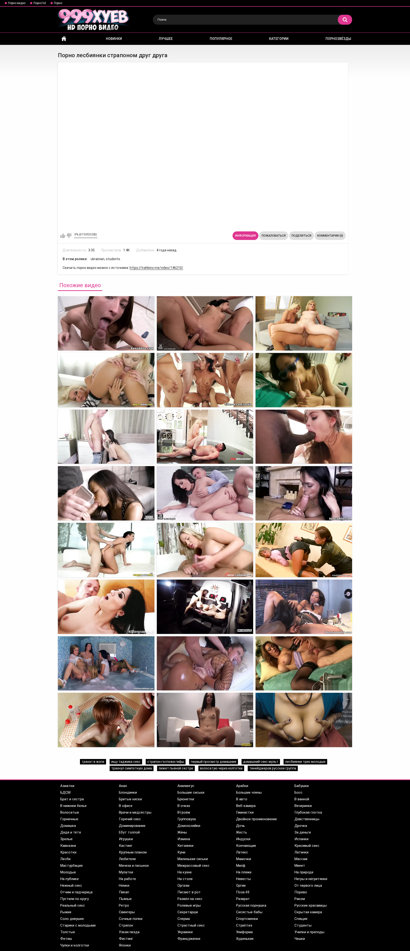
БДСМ (65, 792)
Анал (123, 786)
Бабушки (301, 786)
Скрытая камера (308, 912)
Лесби (65, 859)
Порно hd (39, 3)
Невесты (243, 879)
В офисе (125, 806)
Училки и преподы (309, 932)
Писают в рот (189, 892)
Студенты (303, 925)
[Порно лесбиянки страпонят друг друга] (106, 663)
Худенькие (245, 939)
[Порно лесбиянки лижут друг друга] (106, 493)
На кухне (184, 872)
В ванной (301, 799)
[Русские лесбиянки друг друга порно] (106, 437)
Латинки (301, 852)
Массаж (301, 859)
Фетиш (66, 939)
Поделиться (301, 235)
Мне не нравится (68, 235)
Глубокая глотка (308, 812)
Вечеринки (303, 806)
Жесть (241, 832)
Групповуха (186, 819)
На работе (127, 879)
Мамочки (243, 859)
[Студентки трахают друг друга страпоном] (205, 380)
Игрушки (126, 839)
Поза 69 (242, 892)
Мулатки (126, 872)
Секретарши (187, 912)
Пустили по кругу (74, 899)
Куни (181, 852)
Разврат (243, 899)
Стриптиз (244, 925)
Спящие (301, 919)
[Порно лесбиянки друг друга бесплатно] (106, 550)
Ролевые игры (189, 905)
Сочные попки (130, 919)
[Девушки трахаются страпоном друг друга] (304, 380)
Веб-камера (246, 806)
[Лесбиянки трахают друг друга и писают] (304, 550)
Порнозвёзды (338, 39)
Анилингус (185, 786)
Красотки (68, 852)
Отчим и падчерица (76, 892)
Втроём (183, 812)
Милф (240, 865)
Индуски (243, 839)
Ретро (124, 905)
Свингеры (127, 912)
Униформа (244, 932)
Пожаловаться (274, 235)
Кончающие (246, 845)
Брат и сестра (72, 799)
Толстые (67, 932)
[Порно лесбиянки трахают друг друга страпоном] (304, 323)
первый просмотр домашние (213, 762)
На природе (303, 872)
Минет (299, 865)
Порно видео (16, 3)
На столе (185, 879)
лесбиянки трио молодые (305, 762)
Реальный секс (72, 905)
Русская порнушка (251, 905)
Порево (300, 892)
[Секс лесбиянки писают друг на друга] (304, 437)
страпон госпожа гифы (165, 762)
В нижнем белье (73, 806)
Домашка (68, 826)
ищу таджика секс (125, 762)
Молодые (68, 872)
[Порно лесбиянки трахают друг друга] (106, 607)
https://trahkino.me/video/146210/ (156, 268)
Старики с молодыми (78, 925)
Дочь (240, 826)
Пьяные (125, 899)
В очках (183, 806)
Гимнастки (245, 812)
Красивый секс (306, 845)
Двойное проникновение (256, 819)
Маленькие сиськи (192, 859)
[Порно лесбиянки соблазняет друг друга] (304, 663)
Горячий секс (130, 819)
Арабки (242, 786)
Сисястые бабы (249, 912)
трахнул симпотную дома (131, 768)
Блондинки (128, 792)
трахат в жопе (93, 762)
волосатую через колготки (221, 768)
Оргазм (183, 885)
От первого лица (308, 885)
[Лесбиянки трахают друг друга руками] (205, 720)
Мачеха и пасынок (134, 865)
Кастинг (125, 845)
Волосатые (69, 812)
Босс (298, 792)
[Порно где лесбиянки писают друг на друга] (205, 550)
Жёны (182, 832)
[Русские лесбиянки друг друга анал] (106, 720)
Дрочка (300, 826)
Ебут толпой (129, 832)
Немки (124, 885)
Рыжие (65, 912)
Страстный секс (191, 925)
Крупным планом (133, 852)
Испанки (301, 839)
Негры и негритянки (310, 879)
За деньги (302, 832)
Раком (299, 899)
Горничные (69, 819)
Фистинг (126, 939)
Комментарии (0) (330, 235)
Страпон (126, 925)
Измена (183, 839)
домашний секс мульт (260, 762)
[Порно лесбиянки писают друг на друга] (205, 437)
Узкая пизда (129, 932)
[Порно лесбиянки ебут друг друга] (205, 607)
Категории (279, 39)
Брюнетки (185, 799)
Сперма (183, 919)
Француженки (188, 939)
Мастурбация (71, 865)
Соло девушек (72, 919)
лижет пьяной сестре (176, 768)
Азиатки (67, 786)
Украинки (185, 932)
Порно (58, 3)
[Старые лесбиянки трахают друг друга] (304, 607)
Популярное (221, 39)
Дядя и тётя (70, 832)
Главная (64, 39)
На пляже (244, 872)
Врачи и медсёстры (135, 812)
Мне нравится (62, 235)
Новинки (114, 39)
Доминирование (132, 826)
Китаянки (185, 845)
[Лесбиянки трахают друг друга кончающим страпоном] (205, 323)
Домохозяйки (188, 826)
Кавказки (68, 845)
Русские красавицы (310, 905)
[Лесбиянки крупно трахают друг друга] (304, 720)
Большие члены (249, 792)
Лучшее (166, 39)
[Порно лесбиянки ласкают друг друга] (205, 493)
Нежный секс (71, 885)
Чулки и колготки (74, 945)
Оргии (241, 885)
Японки (125, 945)
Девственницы (306, 819)
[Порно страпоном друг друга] (106, 380)
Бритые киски (130, 799)
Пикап (124, 892)
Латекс (242, 852)
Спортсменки (247, 919)
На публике (69, 879)
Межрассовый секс (193, 865)
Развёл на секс (189, 899)
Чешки (299, 939)
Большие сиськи (190, 792)
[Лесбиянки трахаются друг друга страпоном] (106, 323)
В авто (241, 799)
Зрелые (66, 839)
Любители (127, 859)
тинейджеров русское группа (272, 768)
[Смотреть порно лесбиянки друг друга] (304, 493)
